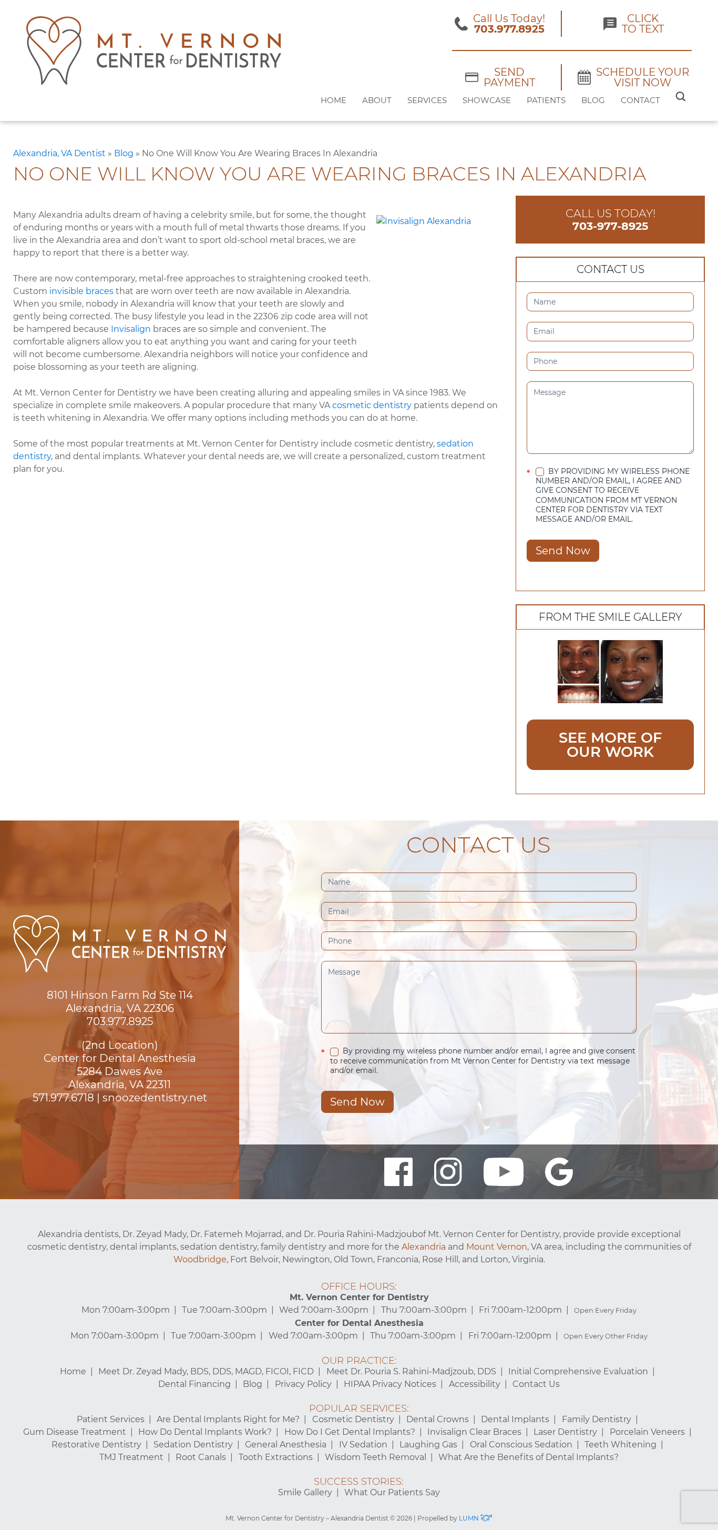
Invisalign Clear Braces (474, 1432)
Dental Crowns (437, 1419)
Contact (640, 100)
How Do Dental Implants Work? (205, 1432)
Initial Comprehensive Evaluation (578, 1371)
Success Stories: (359, 1481)
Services (427, 100)
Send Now (563, 550)
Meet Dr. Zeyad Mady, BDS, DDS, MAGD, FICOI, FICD (206, 1371)
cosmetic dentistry (372, 405)
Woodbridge (200, 1259)
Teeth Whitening (620, 1445)
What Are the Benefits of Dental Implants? (528, 1457)
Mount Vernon (496, 1247)
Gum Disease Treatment (74, 1432)
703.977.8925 (120, 1021)
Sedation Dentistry (193, 1445)
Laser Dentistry (565, 1432)
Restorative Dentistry (96, 1445)
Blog (593, 100)
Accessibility (474, 1384)
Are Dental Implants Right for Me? (228, 1419)
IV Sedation (363, 1445)
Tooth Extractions (276, 1457)
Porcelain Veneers (647, 1432)
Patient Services (111, 1419)
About (377, 100)
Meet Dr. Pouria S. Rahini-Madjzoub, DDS (411, 1371)
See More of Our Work (610, 745)
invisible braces (81, 291)
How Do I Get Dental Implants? (349, 1432)
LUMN (469, 1518)
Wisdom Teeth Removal (375, 1457)
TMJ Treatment (131, 1457)
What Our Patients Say (392, 1492)
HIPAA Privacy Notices (390, 1384)
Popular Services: (359, 1408)
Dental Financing (194, 1384)
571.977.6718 (63, 1097)
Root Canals (201, 1457)
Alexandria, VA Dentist (59, 153)
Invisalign (131, 329)
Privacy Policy (303, 1384)
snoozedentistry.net (154, 1097)
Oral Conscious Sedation (521, 1445)
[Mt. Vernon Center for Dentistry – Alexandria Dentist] (153, 50)
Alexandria (424, 1247)
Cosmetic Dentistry (353, 1419)
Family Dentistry (596, 1419)
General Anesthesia (285, 1445)
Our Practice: (359, 1360)
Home (333, 100)
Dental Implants (515, 1419)
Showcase (487, 100)
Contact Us (536, 1384)
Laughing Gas (428, 1445)
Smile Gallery (305, 1492)
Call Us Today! (610, 219)
